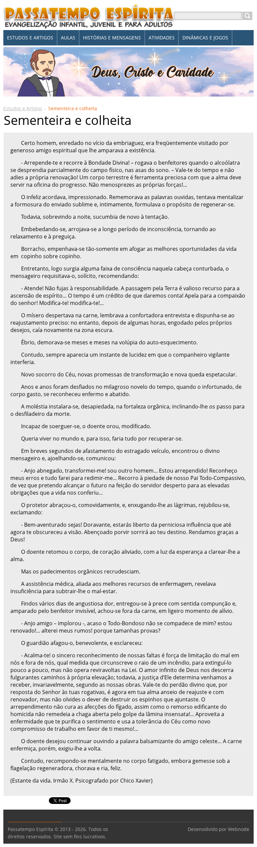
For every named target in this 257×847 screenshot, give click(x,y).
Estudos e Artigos (22, 108)
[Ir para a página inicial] (89, 24)
